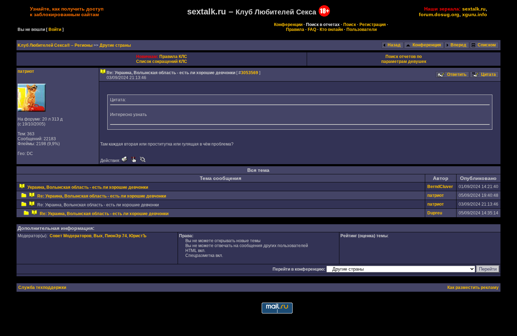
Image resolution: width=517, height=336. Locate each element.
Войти (54, 29)
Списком (487, 45)
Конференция (426, 45)
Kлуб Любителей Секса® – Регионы (56, 45)
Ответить (456, 74)
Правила (295, 29)
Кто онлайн (331, 29)
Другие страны (115, 45)
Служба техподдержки (42, 287)
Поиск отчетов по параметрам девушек (403, 59)
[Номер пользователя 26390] (32, 110)
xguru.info (474, 14)
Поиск (349, 24)
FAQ (312, 29)
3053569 (249, 72)
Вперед (458, 45)
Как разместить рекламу (473, 287)
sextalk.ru (474, 9)
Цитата (488, 74)
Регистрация (372, 24)
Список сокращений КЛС (161, 61)
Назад (394, 45)
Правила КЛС (173, 56)
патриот (26, 71)
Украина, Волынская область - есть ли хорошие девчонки (87, 187)
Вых (98, 235)
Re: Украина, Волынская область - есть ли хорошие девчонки (101, 196)
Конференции (288, 24)
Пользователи (361, 29)
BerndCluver (440, 186)
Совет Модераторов (70, 235)
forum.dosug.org (439, 14)
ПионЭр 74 (116, 235)
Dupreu (434, 213)
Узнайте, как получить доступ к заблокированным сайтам (66, 11)
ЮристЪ (137, 235)
